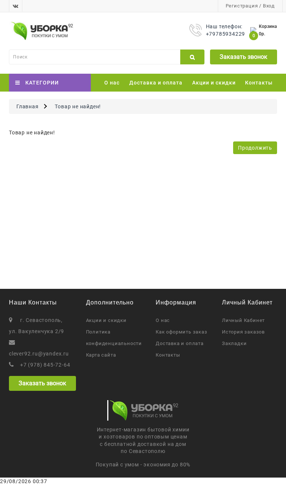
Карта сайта (101, 355)
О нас (112, 83)
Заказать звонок (243, 56)
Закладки (234, 343)
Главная (27, 106)
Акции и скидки (214, 83)
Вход (269, 6)
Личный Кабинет (243, 320)
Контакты (259, 83)
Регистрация (242, 6)
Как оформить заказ (181, 332)
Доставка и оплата (155, 83)
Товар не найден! (78, 106)
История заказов (243, 332)
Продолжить (255, 148)
